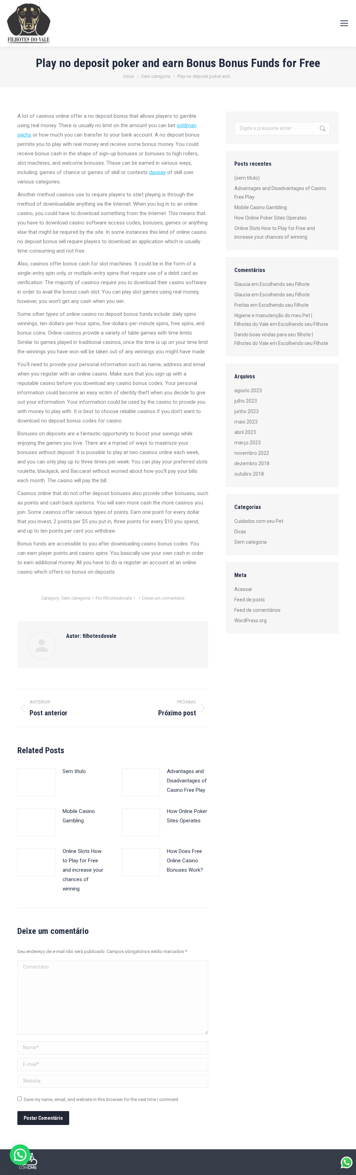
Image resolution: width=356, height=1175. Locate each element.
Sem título (74, 771)
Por (114, 598)
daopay (157, 172)
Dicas (240, 531)
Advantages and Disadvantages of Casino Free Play (187, 780)
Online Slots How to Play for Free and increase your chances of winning (83, 870)
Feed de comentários (257, 610)
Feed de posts (249, 599)
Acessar (243, 589)
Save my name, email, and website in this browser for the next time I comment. (101, 1099)
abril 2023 (245, 432)
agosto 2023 (248, 390)
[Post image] (36, 782)
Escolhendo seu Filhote (285, 284)
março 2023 (247, 442)
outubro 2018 (249, 474)
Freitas (241, 305)
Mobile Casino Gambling (79, 816)
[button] (20, 1154)
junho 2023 (246, 411)
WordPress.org (250, 620)
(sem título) (247, 178)
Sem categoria (75, 598)
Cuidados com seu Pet (258, 521)
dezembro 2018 (251, 463)
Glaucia (242, 284)
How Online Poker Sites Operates (187, 816)
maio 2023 (246, 422)
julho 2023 (245, 401)
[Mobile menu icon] (344, 23)
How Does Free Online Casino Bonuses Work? (185, 860)
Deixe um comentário (163, 598)
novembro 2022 (251, 453)
